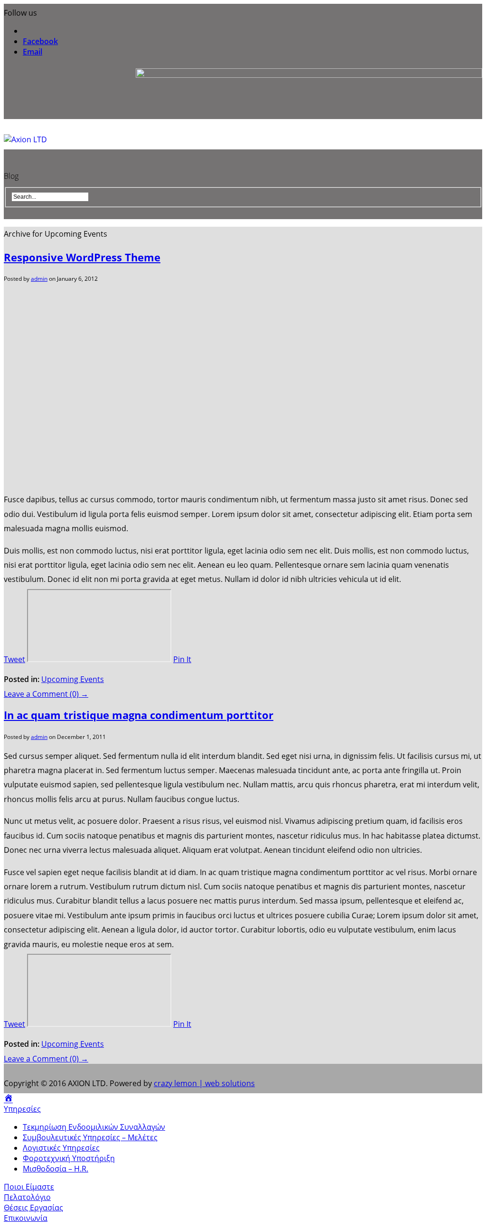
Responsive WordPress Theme (82, 257)
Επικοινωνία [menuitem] (25, 1218)
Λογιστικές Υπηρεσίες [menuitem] (61, 1148)
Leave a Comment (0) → (46, 694)
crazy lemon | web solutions (204, 1083)
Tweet (14, 659)
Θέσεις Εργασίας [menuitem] (33, 1207)
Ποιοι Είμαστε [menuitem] (29, 1186)
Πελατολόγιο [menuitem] (27, 1197)
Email (32, 51)
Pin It (182, 659)
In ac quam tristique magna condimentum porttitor (138, 715)
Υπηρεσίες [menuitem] (22, 1109)
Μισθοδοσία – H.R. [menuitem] (55, 1168)
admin (39, 279)
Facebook (40, 41)
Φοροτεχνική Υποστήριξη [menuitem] (69, 1158)
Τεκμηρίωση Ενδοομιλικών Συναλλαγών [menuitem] (94, 1127)
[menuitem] (8, 1098)
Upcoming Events (72, 679)
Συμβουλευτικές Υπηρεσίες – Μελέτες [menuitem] (90, 1137)
